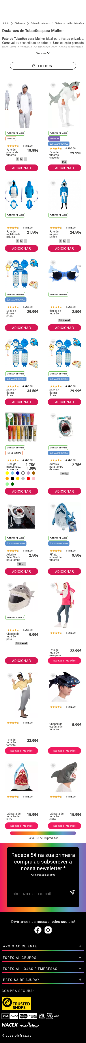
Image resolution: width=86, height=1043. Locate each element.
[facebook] (38, 930)
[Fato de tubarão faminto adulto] (9, 677)
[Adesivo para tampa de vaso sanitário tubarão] (52, 417)
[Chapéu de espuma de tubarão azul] (52, 677)
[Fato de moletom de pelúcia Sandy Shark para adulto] (9, 184)
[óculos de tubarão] (52, 263)
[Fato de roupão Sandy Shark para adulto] (52, 184)
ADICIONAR (21, 168)
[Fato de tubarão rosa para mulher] (52, 586)
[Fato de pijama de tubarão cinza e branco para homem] (9, 86)
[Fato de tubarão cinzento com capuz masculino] (52, 86)
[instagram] (48, 930)
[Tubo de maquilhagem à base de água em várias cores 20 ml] (9, 417)
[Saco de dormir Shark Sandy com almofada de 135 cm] (9, 263)
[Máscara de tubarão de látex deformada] (9, 766)
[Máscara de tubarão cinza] (52, 766)
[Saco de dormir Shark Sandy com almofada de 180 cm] (9, 343)
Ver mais (41, 53)
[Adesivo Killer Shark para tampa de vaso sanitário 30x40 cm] (9, 507)
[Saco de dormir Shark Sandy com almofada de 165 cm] (52, 343)
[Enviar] (72, 893)
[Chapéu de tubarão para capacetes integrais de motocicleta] (9, 586)
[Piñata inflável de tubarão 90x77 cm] (52, 507)
